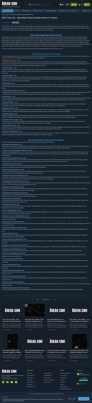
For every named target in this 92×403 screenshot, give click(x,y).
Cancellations (63, 377)
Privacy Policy (63, 375)
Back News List (46, 299)
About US (62, 380)
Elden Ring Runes (48, 373)
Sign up (87, 4)
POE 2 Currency (47, 382)
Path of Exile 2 (15, 22)
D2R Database (63, 386)
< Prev (37, 299)
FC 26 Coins (30, 380)
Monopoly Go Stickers (49, 380)
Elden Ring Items (47, 375)
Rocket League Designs (65, 388)
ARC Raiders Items (31, 386)
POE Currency (30, 377)
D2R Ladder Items (31, 382)
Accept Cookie (83, 398)
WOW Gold (29, 373)
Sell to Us (62, 384)
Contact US (62, 382)
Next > (54, 299)
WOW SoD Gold (30, 375)
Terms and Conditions (65, 373)
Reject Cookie (71, 398)
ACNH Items (30, 384)
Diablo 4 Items (47, 377)
